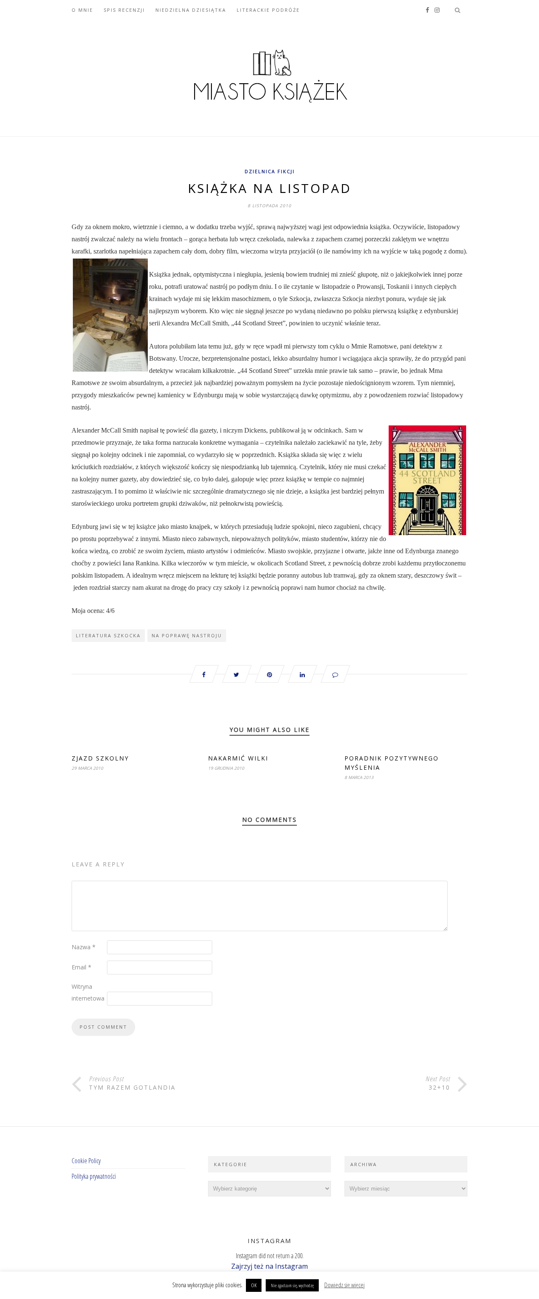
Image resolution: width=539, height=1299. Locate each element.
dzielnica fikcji (270, 171)
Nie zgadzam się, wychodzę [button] (292, 1285)
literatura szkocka (108, 635)
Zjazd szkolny (100, 758)
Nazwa (84, 947)
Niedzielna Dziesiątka (190, 10)
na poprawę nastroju (187, 635)
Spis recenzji (124, 10)
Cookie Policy (86, 1160)
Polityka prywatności (94, 1176)
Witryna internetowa (88, 992)
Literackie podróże (268, 10)
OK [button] (253, 1285)
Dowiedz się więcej (344, 1285)
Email (81, 967)
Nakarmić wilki (238, 758)
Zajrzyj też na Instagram (269, 1266)
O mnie (82, 10)
